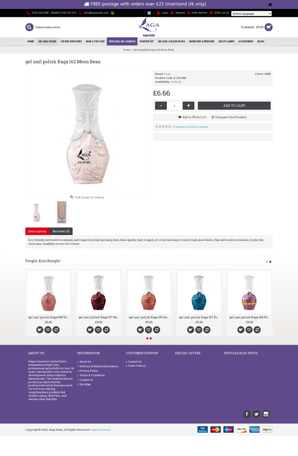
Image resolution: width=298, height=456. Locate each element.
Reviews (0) (61, 231)
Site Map (85, 384)
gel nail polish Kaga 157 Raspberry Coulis (99, 317)
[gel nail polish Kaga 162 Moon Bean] (87, 132)
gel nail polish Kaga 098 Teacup (49, 317)
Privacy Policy (88, 370)
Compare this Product (231, 117)
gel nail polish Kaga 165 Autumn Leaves (149, 317)
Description (37, 231)
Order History (137, 365)
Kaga (167, 74)
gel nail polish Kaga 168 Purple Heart (250, 317)
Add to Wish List (194, 117)
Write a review (198, 127)
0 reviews (179, 127)
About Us (85, 361)
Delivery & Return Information (98, 366)
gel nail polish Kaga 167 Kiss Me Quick (200, 317)
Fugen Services (100, 429)
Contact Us (86, 380)
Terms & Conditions (92, 375)
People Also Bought (42, 260)
